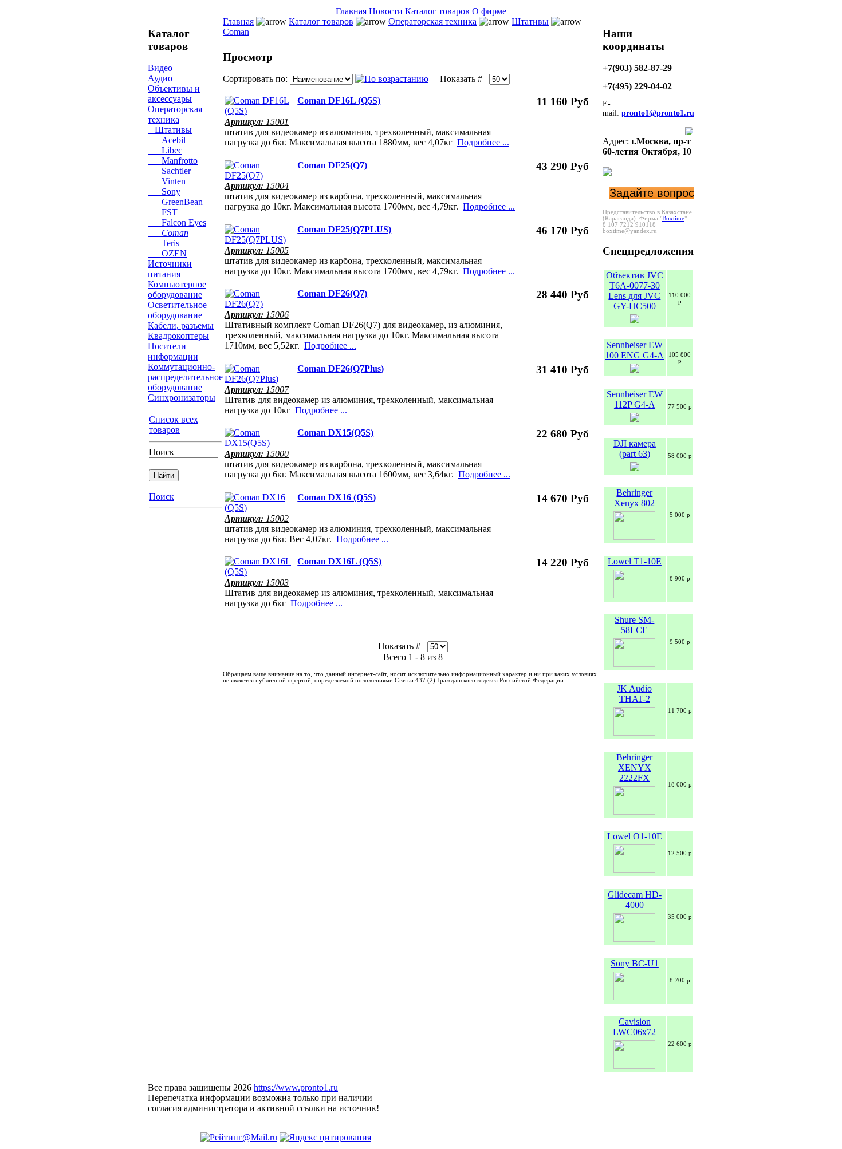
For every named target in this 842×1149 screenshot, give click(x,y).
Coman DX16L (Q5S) (339, 561)
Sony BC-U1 (635, 963)
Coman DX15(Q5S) (335, 432)
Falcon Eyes (177, 222)
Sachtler (169, 171)
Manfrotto (173, 160)
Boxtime (673, 218)
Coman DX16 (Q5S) (336, 497)
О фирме (489, 11)
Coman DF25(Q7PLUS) (344, 229)
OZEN (167, 253)
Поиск (161, 452)
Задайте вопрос (651, 193)
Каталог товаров (437, 11)
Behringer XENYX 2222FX (634, 767)
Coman (168, 233)
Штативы (170, 130)
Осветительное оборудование (177, 310)
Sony (164, 191)
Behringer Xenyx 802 (634, 498)
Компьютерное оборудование (177, 289)
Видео (160, 68)
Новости (386, 11)
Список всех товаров (173, 424)
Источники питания (170, 269)
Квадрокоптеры (178, 336)
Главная (351, 11)
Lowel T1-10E (635, 561)
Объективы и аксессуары (174, 94)
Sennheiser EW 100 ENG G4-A (634, 350)
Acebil (167, 140)
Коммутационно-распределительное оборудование (185, 377)
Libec (165, 150)
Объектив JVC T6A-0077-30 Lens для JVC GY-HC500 (634, 290)
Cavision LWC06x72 (634, 1027)
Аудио (160, 78)
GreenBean (175, 202)
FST (163, 212)
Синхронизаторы (181, 397)
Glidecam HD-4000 (635, 900)
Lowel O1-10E (634, 836)
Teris (163, 243)
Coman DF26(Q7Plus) (340, 368)
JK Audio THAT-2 (634, 694)
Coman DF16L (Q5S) (338, 100)
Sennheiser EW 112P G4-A (635, 399)
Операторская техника (175, 114)
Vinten (167, 181)
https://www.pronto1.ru (296, 1087)
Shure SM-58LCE (634, 625)
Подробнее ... (483, 142)
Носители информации (173, 351)
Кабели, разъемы (181, 325)
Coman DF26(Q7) (332, 293)
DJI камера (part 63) (634, 449)
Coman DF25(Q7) (332, 165)
